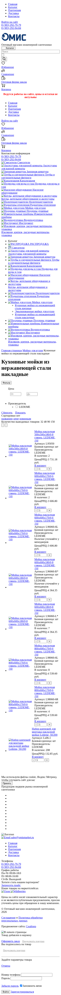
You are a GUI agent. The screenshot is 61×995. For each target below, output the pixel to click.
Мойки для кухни (35, 208)
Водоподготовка (33, 220)
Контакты (13, 16)
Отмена (5, 965)
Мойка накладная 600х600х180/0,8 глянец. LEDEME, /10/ (44, 564)
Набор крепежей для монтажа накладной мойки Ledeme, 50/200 (44, 731)
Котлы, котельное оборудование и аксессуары (27, 198)
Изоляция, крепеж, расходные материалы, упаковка (25, 234)
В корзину (40, 465)
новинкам (25, 418)
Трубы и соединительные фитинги (28, 176)
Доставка (13, 13)
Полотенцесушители (40, 201)
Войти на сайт (9, 22)
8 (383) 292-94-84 (11, 28)
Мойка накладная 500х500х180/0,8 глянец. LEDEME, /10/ (44, 436)
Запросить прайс (11, 885)
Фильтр (6, 383)
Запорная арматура (37, 171)
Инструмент (25, 223)
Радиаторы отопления (42, 204)
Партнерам (14, 10)
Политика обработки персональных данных (22, 919)
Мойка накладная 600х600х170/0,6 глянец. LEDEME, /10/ (44, 478)
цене (16, 418)
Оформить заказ (10, 941)
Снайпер (31, 926)
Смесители (23, 162)
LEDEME (24, 406)
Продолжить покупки (33, 941)
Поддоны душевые (37, 211)
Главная (12, 4)
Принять (7, 783)
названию (7, 418)
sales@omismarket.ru (22, 837)
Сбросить (6, 412)
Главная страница (11, 350)
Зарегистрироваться (22, 991)
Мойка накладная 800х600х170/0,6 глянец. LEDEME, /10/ (44, 650)
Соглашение (8, 917)
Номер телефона (11, 974)
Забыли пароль (10, 985)
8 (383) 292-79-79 (11, 25)
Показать (20, 412)
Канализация (27, 180)
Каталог (12, 7)
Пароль (5, 978)
